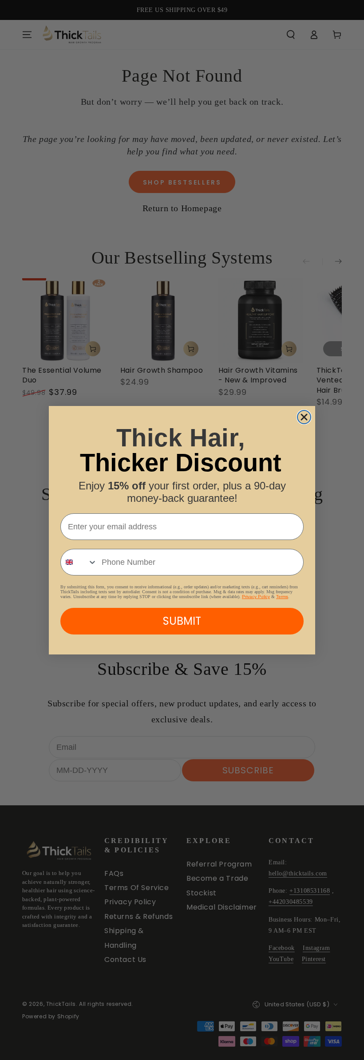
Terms (282, 596)
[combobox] (79, 562)
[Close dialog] (304, 417)
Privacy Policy (256, 596)
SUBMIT (182, 621)
